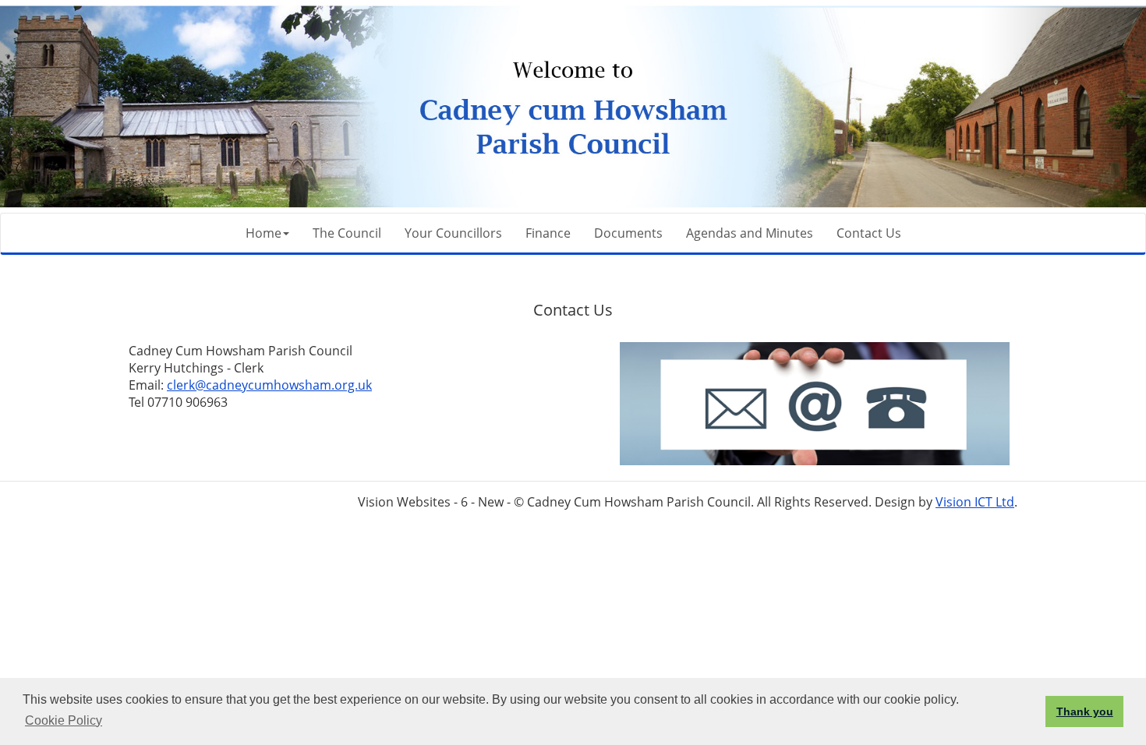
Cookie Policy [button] (63, 720)
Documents (628, 233)
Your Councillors (453, 233)
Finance (548, 233)
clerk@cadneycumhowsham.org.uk (269, 385)
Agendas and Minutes (749, 233)
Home (263, 233)
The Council (347, 233)
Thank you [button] (1084, 711)
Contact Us (869, 233)
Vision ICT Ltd (975, 501)
